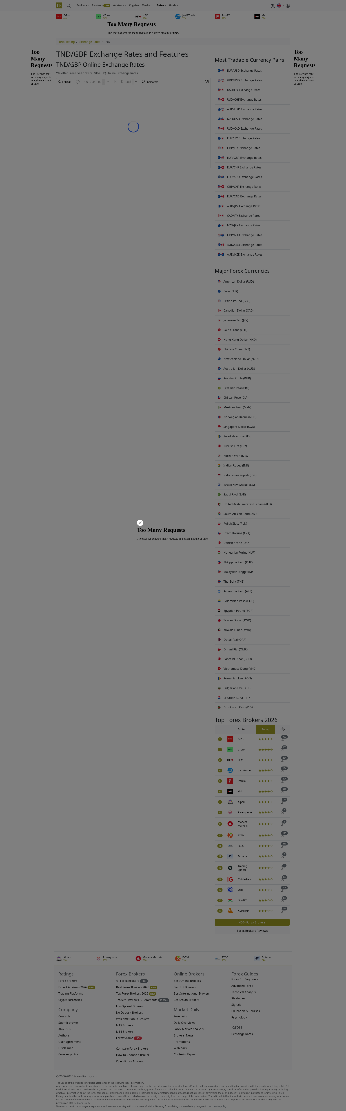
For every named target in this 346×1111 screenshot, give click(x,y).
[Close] (139, 523)
